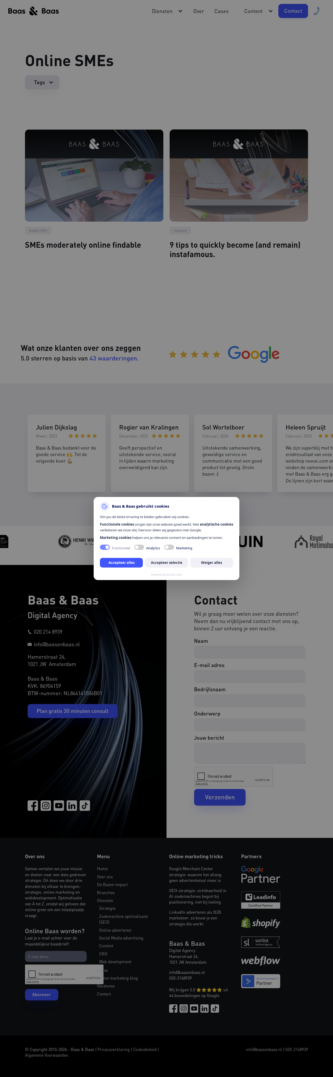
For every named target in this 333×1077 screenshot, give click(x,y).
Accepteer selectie (166, 562)
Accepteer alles (121, 562)
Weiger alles (211, 562)
